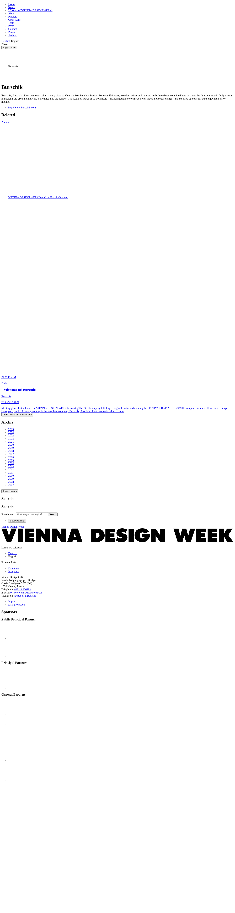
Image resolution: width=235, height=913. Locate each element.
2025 (11, 429)
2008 (11, 481)
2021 (11, 441)
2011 (11, 472)
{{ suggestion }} (17, 520)
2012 (11, 469)
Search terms (8, 514)
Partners (12, 16)
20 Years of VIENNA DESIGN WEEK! (30, 10)
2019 (11, 447)
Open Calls (14, 19)
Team (11, 22)
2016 (11, 457)
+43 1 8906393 (22, 589)
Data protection (16, 604)
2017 (11, 454)
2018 (11, 450)
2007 (11, 484)
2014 (11, 463)
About (11, 13)
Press (11, 25)
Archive (12, 35)
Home (11, 4)
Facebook (19, 595)
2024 (11, 432)
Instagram (30, 595)
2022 (11, 438)
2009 (11, 478)
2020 (11, 444)
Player (11, 32)
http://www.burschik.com (22, 107)
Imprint (12, 601)
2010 (11, 475)
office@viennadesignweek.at (26, 592)
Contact (12, 29)
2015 (11, 460)
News (11, 7)
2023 (11, 435)
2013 (11, 466)
